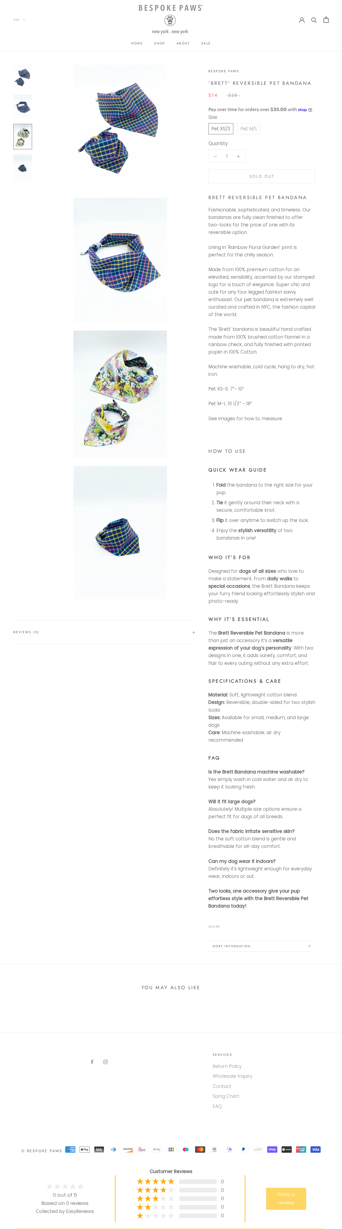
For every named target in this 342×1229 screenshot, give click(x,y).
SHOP (159, 43)
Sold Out (261, 176)
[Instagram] (105, 1061)
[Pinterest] (239, 925)
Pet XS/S (220, 129)
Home (137, 43)
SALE (206, 43)
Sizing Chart (226, 1096)
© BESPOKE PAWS (42, 1151)
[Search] (314, 19)
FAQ (217, 1106)
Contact (222, 1086)
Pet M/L (248, 129)
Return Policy (227, 1066)
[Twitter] (232, 925)
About (183, 43)
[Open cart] (326, 20)
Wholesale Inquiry (232, 1076)
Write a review (286, 1198)
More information (232, 946)
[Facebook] (225, 925)
